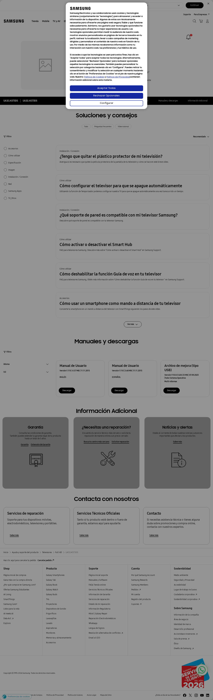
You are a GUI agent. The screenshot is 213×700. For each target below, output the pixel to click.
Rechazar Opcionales (106, 96)
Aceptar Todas (106, 88)
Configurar (106, 103)
